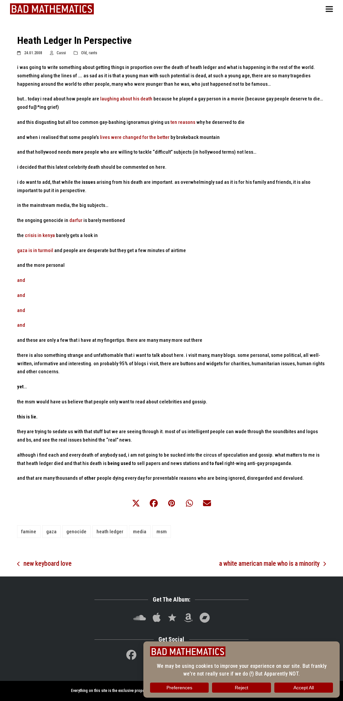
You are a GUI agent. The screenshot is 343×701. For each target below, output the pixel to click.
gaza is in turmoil (35, 250)
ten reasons (182, 122)
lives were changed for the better (134, 137)
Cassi (61, 53)
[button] (329, 9)
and (21, 280)
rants (93, 53)
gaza (51, 532)
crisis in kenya (40, 235)
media (139, 532)
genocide (76, 532)
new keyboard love (44, 564)
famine (28, 532)
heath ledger (109, 532)
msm (161, 532)
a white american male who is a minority (269, 564)
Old (84, 53)
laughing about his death (126, 99)
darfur (75, 220)
